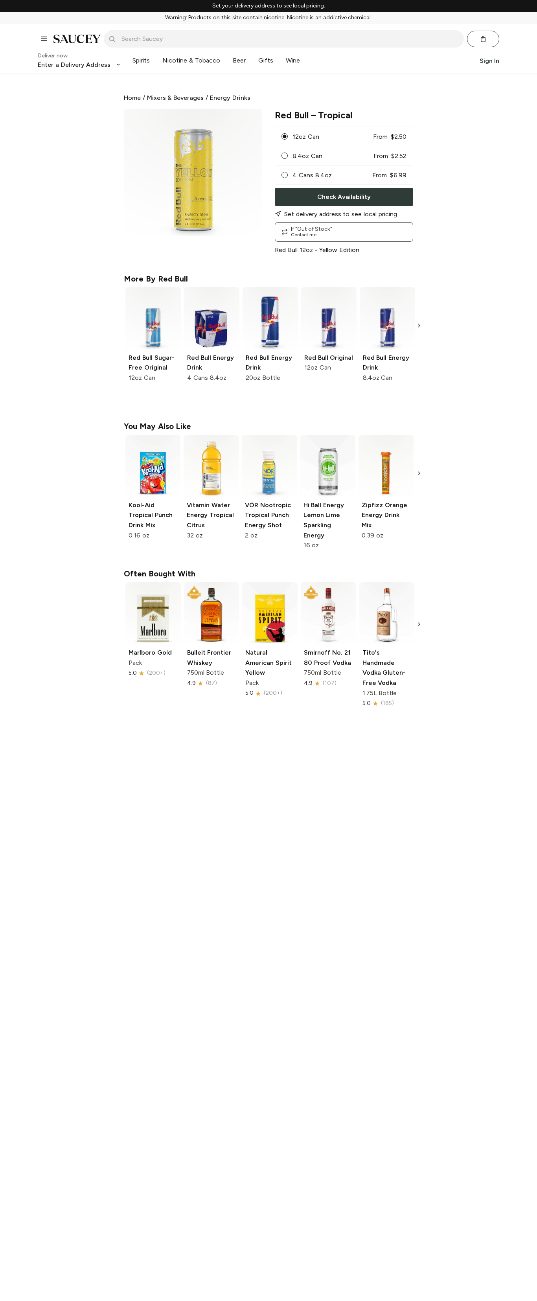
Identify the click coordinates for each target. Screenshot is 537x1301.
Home (132, 97)
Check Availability (344, 197)
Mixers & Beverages (175, 97)
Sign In (489, 60)
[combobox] (289, 39)
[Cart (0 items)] (483, 39)
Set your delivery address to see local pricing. (268, 6)
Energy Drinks (230, 97)
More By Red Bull (156, 278)
